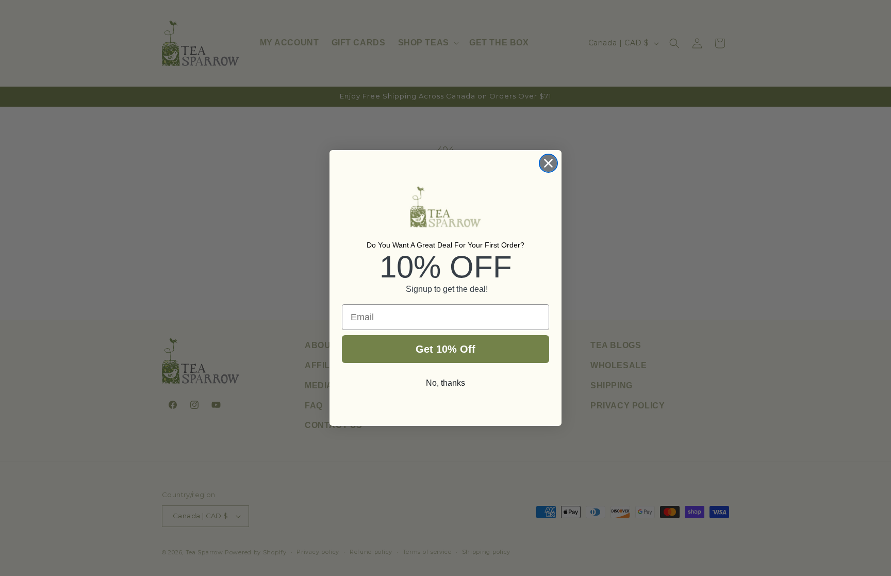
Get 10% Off (445, 349)
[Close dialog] (548, 163)
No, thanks (445, 382)
